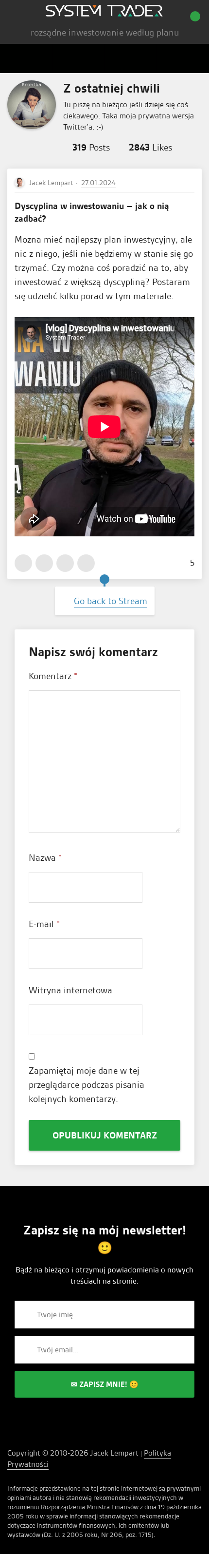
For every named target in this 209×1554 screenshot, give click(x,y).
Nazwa (45, 858)
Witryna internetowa (70, 990)
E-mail (44, 924)
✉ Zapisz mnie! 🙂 (105, 1384)
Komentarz (53, 676)
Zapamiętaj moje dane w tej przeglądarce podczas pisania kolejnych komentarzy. (86, 1084)
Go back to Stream (110, 601)
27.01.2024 (98, 183)
